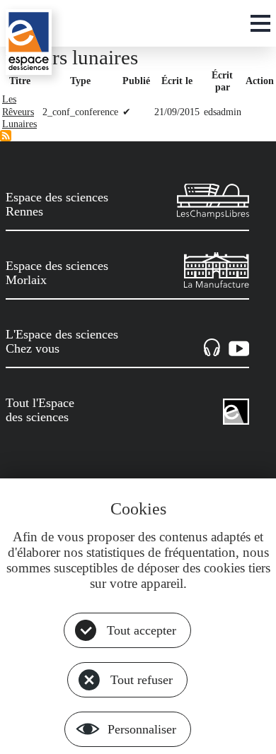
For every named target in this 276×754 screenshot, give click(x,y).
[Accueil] (29, 42)
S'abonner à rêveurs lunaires (5, 135)
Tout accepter (141, 630)
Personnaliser (142, 729)
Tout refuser (141, 680)
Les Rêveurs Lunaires (19, 111)
